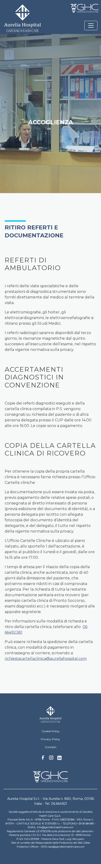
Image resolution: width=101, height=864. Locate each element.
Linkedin (59, 759)
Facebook (43, 758)
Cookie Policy (51, 731)
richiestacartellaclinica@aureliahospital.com (46, 658)
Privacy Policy (50, 739)
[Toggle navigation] (90, 25)
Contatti (50, 747)
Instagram (51, 758)
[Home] (50, 714)
